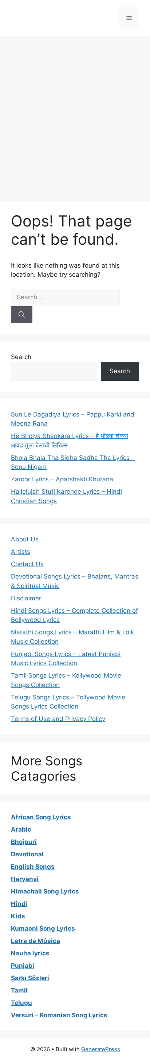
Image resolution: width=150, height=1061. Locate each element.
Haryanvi (25, 879)
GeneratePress (100, 1049)
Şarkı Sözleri (30, 978)
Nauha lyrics (30, 953)
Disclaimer (26, 598)
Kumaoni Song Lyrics (43, 928)
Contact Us (27, 564)
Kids (18, 916)
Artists (20, 551)
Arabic (21, 829)
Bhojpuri (24, 841)
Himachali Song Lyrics (45, 891)
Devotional (27, 854)
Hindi (19, 903)
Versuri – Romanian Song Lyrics (59, 1015)
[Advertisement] (75, 115)
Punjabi (22, 965)
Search (21, 356)
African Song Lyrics (41, 817)
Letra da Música (35, 940)
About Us (25, 539)
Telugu (21, 1002)
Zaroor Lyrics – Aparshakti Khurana (62, 479)
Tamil (19, 990)
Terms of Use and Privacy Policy (58, 718)
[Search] (21, 315)
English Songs (33, 866)
